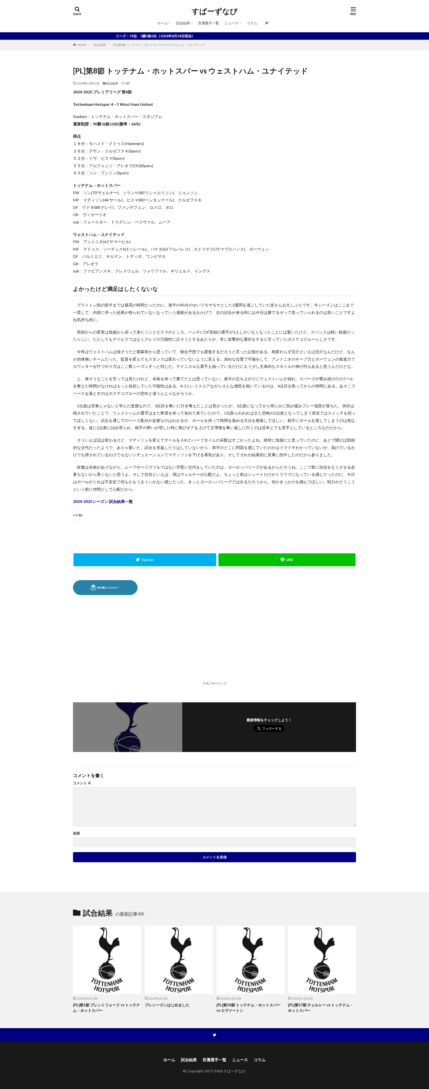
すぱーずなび (215, 11)
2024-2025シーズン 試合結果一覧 (103, 501)
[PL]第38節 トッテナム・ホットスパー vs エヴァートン (248, 1008)
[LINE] (287, 560)
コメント (82, 783)
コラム (252, 23)
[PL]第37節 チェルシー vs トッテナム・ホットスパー (321, 1008)
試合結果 (183, 23)
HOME (81, 45)
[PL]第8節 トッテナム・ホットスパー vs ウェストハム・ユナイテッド (159, 45)
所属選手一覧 (208, 23)
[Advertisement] (143, 644)
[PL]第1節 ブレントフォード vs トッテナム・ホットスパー (106, 1008)
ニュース (232, 23)
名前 (76, 833)
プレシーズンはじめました (167, 1005)
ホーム (162, 23)
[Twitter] (145, 560)
